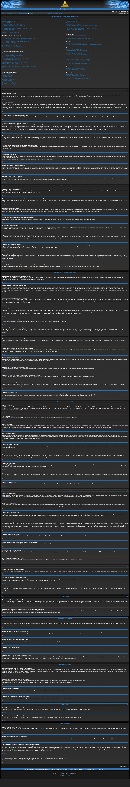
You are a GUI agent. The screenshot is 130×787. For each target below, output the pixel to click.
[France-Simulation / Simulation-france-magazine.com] (65, 4)
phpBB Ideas (74, 738)
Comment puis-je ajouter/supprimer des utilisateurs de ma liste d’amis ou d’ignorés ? (84, 44)
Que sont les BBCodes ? (7, 73)
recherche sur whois (92, 746)
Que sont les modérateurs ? (72, 22)
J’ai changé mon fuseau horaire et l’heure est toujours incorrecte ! (16, 41)
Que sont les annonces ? (7, 80)
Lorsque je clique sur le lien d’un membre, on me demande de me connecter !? (20, 48)
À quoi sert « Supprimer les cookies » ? (10, 32)
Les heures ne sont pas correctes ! (9, 39)
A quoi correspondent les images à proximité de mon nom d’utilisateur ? (17, 43)
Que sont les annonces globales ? (9, 79)
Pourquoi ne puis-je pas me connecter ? (10, 26)
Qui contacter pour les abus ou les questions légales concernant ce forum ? (82, 76)
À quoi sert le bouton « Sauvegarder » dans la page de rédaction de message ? (19, 66)
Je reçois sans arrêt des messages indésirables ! (76, 37)
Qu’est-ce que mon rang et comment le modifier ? (12, 46)
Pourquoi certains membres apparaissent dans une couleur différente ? (81, 28)
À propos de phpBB (6, 730)
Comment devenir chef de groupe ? (73, 26)
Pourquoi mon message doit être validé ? (10, 67)
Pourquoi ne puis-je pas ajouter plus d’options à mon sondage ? (15, 58)
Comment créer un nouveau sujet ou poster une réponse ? (14, 52)
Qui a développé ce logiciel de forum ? (74, 74)
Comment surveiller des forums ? (73, 62)
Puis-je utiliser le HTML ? (7, 75)
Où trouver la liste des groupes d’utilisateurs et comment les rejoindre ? (81, 25)
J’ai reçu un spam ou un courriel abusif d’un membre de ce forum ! (80, 38)
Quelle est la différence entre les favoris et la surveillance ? (78, 59)
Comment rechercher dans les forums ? (74, 49)
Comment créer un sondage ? (8, 56)
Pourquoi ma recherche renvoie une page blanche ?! (77, 51)
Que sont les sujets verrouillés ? (9, 83)
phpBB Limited (40, 728)
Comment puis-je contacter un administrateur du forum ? (78, 78)
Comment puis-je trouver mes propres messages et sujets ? (79, 54)
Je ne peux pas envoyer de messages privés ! (76, 35)
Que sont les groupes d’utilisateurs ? (74, 24)
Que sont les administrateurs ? (72, 21)
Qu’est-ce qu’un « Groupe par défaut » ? (75, 29)
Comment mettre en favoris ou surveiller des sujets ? (77, 60)
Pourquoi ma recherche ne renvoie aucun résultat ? (77, 50)
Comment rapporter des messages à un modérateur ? (13, 65)
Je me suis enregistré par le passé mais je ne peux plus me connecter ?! (17, 28)
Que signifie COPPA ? (6, 22)
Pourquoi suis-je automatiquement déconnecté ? (12, 31)
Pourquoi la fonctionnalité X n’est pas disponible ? (76, 75)
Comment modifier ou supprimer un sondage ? (12, 59)
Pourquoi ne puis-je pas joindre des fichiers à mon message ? (15, 62)
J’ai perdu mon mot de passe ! (8, 29)
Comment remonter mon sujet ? (8, 69)
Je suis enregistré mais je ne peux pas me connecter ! (13, 25)
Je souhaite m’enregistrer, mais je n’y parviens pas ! (13, 24)
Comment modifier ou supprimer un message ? (12, 54)
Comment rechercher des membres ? (74, 53)
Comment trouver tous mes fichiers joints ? (75, 69)
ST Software (59, 772)
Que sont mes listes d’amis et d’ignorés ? (75, 43)
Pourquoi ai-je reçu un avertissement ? (10, 63)
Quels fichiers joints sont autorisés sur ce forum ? (77, 68)
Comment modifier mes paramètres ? (10, 37)
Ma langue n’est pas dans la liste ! (9, 42)
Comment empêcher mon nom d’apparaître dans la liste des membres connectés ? (19, 38)
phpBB (53, 228)
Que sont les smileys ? (7, 76)
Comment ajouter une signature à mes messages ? (13, 55)
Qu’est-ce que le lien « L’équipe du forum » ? (75, 31)
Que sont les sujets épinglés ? (8, 82)
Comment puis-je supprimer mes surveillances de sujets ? (78, 63)
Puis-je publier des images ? (8, 77)
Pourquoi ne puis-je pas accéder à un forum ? (11, 60)
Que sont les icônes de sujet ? (8, 84)
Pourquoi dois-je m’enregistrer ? (9, 21)
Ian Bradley (75, 772)
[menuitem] (61, 9)
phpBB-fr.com (67, 775)
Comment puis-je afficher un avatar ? (10, 45)
